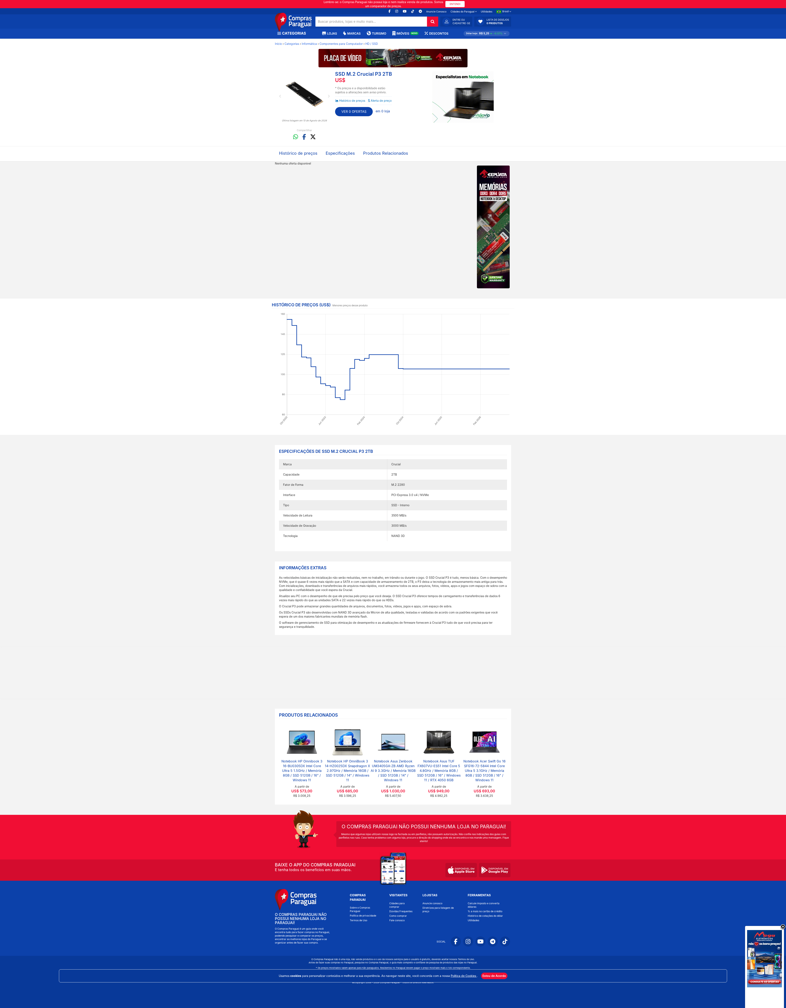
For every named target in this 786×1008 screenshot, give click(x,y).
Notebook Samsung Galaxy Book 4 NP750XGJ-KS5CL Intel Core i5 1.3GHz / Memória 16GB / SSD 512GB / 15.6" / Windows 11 (439, 770)
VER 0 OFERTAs (353, 111)
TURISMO (379, 33)
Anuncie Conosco (436, 11)
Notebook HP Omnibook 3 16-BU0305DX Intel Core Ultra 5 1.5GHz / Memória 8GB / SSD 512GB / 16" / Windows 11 (484, 770)
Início (278, 43)
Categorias (292, 43)
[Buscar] (432, 22)
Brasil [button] (505, 11)
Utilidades (486, 11)
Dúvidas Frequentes (400, 911)
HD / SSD (371, 43)
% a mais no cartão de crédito (485, 911)
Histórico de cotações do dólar (485, 915)
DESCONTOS (438, 33)
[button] (492, 21)
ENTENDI (455, 4)
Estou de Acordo (494, 976)
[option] (304, 94)
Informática (309, 43)
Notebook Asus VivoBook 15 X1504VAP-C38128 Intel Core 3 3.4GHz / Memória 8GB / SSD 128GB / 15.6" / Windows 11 (393, 770)
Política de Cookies (464, 976)
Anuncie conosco (432, 903)
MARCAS (354, 33)
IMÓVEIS (407, 33)
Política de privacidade (363, 915)
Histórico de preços (352, 100)
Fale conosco (397, 920)
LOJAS (332, 33)
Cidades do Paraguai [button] (463, 11)
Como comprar (398, 915)
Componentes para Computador (341, 43)
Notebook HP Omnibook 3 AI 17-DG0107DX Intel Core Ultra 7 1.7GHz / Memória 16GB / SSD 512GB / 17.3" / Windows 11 (301, 770)
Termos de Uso (358, 920)
